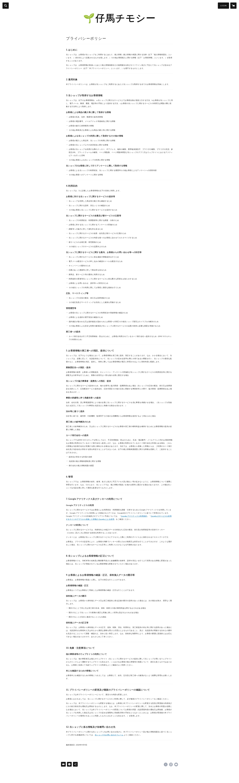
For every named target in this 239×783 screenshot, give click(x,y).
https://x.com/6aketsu (166, 764)
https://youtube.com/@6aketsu (176, 764)
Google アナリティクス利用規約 (134, 516)
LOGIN (223, 5)
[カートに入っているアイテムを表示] (233, 5)
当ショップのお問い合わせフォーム (109, 735)
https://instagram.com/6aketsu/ (171, 764)
